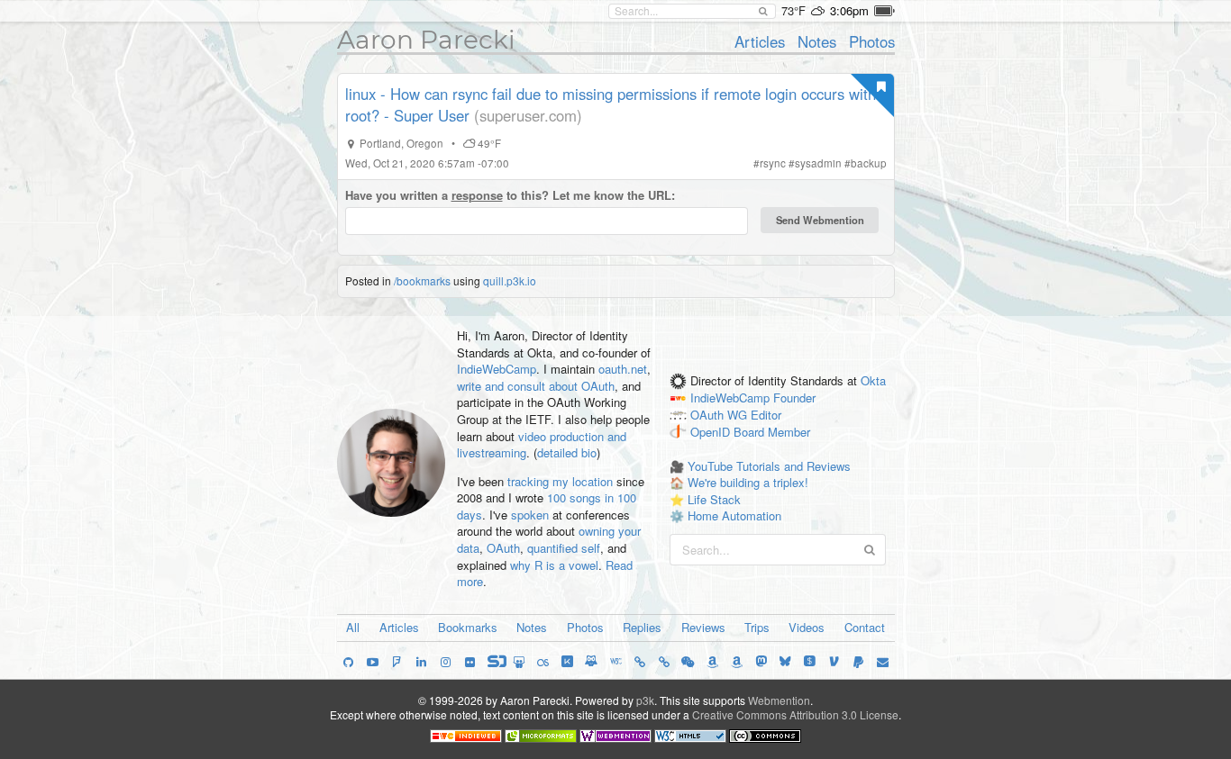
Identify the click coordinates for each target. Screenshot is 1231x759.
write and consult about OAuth (536, 385)
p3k (645, 700)
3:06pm (849, 10)
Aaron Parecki (426, 39)
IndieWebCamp (496, 368)
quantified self (563, 547)
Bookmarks (467, 627)
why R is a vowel (554, 565)
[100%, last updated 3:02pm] (884, 10)
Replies (642, 627)
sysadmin (818, 163)
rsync (773, 163)
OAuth (503, 547)
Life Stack (714, 499)
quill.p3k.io (509, 280)
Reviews (703, 627)
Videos (807, 627)
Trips (757, 627)
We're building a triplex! (748, 482)
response (477, 194)
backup (869, 163)
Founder (794, 398)
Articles (759, 41)
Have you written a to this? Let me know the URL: (510, 195)
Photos (872, 41)
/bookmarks (422, 280)
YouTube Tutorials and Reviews (769, 465)
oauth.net (622, 368)
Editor (766, 415)
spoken (530, 514)
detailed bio (567, 452)
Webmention (779, 700)
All (353, 627)
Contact (864, 627)
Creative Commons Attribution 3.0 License (795, 714)
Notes (817, 41)
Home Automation (734, 515)
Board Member (772, 431)
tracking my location (560, 481)
